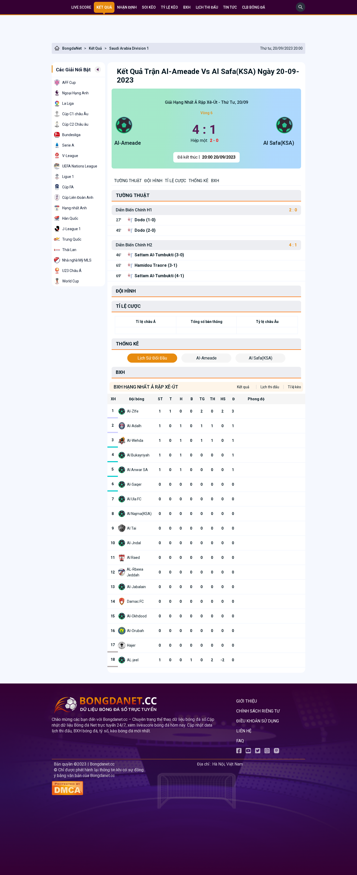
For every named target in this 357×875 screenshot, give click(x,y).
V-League (70, 156)
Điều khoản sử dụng (257, 720)
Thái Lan (69, 250)
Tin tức (230, 7)
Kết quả (104, 7)
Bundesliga (71, 135)
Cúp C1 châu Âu (75, 114)
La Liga (68, 103)
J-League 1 (71, 229)
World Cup (70, 281)
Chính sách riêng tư (258, 711)
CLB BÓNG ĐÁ (253, 7)
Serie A (68, 145)
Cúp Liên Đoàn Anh (77, 197)
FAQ (240, 740)
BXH (187, 7)
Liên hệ (243, 730)
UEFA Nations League (79, 166)
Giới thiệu (246, 701)
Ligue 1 (68, 177)
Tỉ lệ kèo (294, 387)
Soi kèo (149, 7)
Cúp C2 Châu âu (75, 124)
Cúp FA (68, 187)
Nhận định (127, 7)
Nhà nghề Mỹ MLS (76, 260)
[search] (300, 10)
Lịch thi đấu (207, 7)
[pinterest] (276, 751)
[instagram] (267, 751)
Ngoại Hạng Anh (75, 93)
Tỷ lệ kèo (169, 7)
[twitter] (257, 751)
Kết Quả (95, 48)
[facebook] (238, 751)
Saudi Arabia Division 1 (129, 48)
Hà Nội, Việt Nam (227, 764)
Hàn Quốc (70, 218)
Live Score (81, 7)
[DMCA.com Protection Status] (123, 789)
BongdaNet (72, 48)
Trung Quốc (71, 239)
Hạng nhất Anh (74, 208)
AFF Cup (69, 82)
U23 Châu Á (72, 271)
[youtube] (248, 751)
